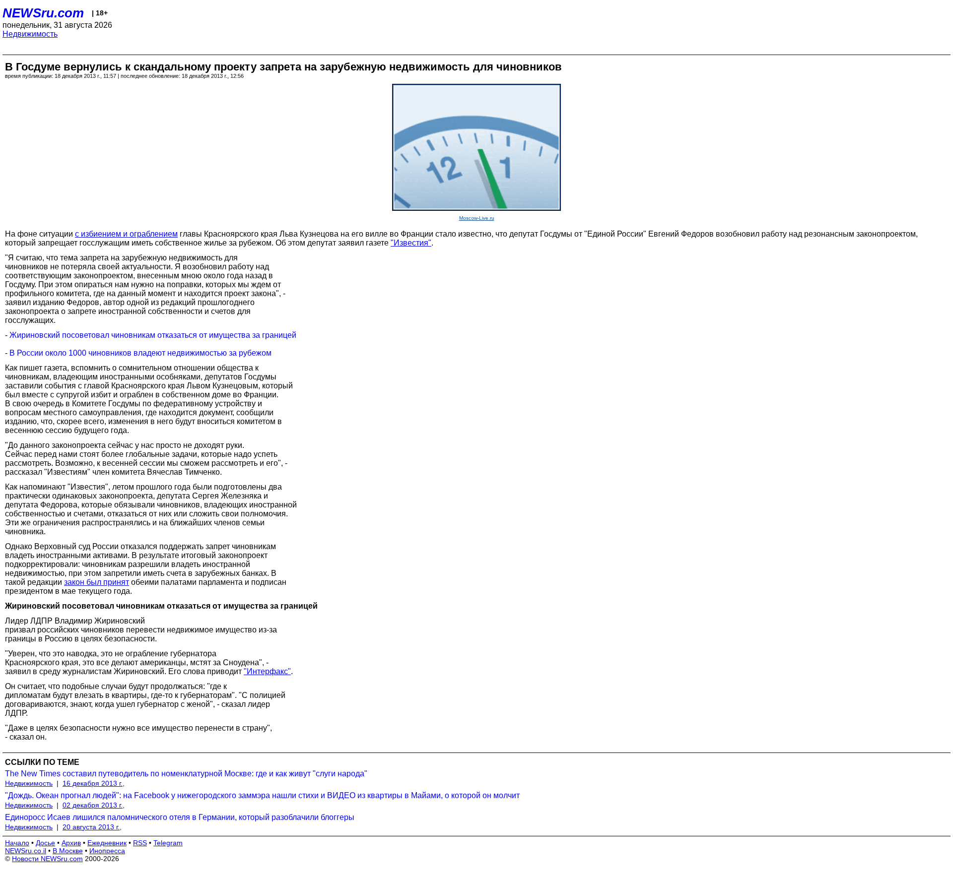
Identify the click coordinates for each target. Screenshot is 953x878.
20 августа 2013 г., (92, 827)
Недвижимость (30, 34)
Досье (45, 843)
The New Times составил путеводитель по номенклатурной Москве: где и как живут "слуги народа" (186, 773)
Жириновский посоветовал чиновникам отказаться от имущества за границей (152, 335)
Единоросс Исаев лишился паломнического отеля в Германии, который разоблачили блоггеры (179, 817)
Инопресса (107, 851)
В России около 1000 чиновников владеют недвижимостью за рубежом (140, 353)
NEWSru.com (43, 12)
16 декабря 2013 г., (94, 783)
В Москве (68, 851)
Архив (71, 843)
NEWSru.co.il (25, 851)
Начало (17, 843)
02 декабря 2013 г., (94, 805)
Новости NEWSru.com (47, 859)
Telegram (168, 843)
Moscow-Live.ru (476, 218)
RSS (140, 843)
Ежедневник (107, 843)
